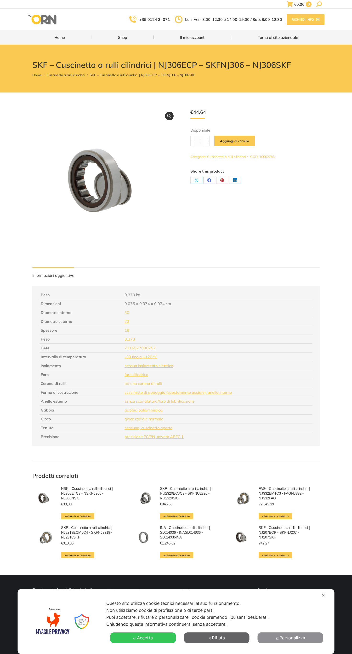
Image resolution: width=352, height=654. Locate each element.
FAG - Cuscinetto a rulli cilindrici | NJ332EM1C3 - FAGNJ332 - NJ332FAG (284, 493)
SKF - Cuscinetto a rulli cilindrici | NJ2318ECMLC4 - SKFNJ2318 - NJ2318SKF (86, 532)
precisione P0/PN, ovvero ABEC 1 (154, 436)
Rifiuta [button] (218, 637)
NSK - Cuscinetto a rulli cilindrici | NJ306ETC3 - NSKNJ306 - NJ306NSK (87, 493)
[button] (169, 116)
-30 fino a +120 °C (141, 356)
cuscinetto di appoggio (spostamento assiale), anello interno (178, 392)
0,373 (130, 339)
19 (127, 330)
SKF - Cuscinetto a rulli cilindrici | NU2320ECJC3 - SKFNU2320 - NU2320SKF (185, 493)
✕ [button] (323, 595)
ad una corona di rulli (143, 383)
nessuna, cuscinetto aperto (148, 427)
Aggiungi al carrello (234, 141)
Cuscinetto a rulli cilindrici (226, 157)
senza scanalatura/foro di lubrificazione (160, 401)
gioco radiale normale (144, 419)
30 (127, 312)
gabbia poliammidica (144, 410)
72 (127, 321)
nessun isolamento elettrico (149, 365)
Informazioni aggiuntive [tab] (53, 275)
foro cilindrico (136, 374)
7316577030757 (140, 348)
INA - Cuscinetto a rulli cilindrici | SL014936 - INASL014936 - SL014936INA (185, 532)
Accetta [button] (145, 637)
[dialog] (176, 621)
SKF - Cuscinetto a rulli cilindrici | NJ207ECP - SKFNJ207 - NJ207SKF (284, 532)
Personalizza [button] (292, 637)
